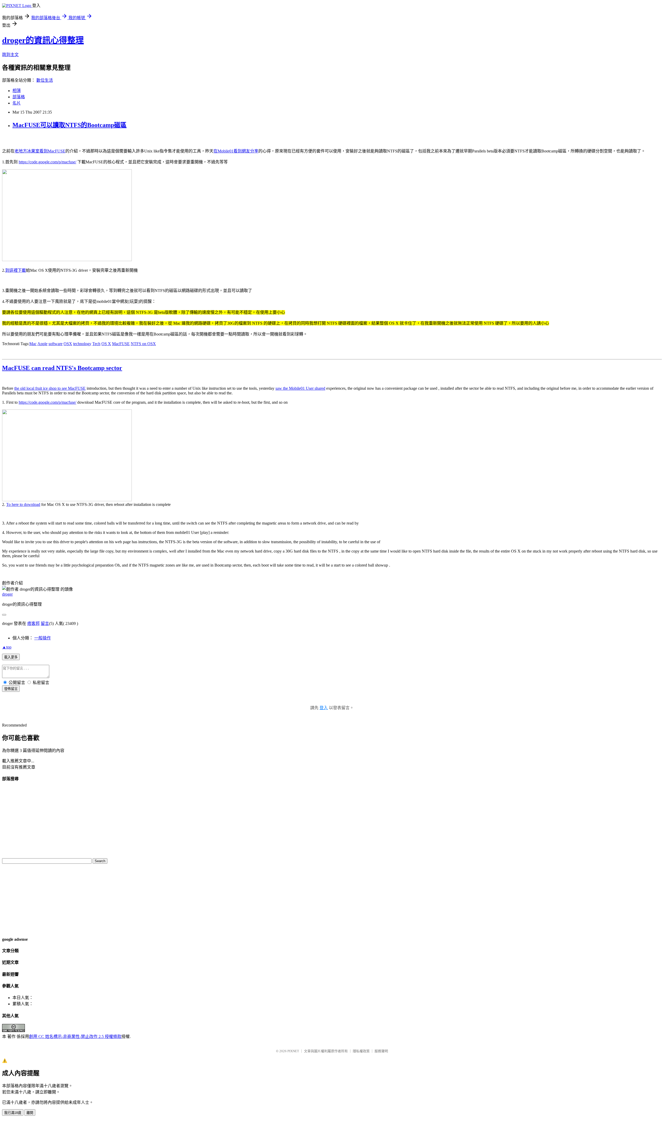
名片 (16, 103)
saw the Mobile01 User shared (300, 388)
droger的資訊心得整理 (43, 40)
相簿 (16, 90)
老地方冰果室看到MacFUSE (40, 151)
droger (7, 594)
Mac (33, 343)
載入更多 (11, 657)
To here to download (23, 504)
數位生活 (44, 80)
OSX (68, 343)
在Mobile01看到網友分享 (235, 151)
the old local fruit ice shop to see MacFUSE (50, 388)
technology (82, 343)
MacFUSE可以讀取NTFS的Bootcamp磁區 (69, 125)
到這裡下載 (15, 270)
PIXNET (293, 1051)
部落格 (18, 97)
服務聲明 (381, 1051)
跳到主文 (10, 54)
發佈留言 (11, 689)
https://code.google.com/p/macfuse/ (47, 162)
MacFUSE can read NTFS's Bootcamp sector (62, 368)
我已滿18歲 (12, 1113)
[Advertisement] (17, 899)
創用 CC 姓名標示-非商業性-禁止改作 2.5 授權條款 (75, 1036)
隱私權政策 (361, 1051)
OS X (106, 343)
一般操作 (42, 638)
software (56, 343)
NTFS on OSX (143, 343)
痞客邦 (33, 623)
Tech (96, 343)
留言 (45, 623)
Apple (42, 343)
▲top (6, 647)
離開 (29, 1113)
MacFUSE (121, 343)
